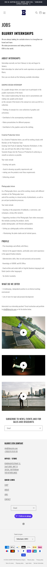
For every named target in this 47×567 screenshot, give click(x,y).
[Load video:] (23, 332)
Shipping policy (20, 563)
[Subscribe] (39, 428)
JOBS (6, 494)
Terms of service (10, 563)
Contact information (38, 563)
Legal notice (28, 563)
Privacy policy (40, 560)
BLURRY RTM (12, 560)
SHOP (6, 485)
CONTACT (7, 499)
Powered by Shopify (20, 560)
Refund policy (30, 560)
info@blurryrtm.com (10, 309)
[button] (4, 12)
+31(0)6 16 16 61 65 (11, 451)
